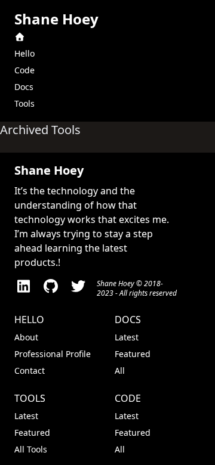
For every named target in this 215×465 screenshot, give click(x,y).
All (120, 370)
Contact (29, 370)
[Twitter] (78, 288)
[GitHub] (51, 288)
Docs (23, 86)
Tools (24, 103)
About (26, 337)
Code (24, 70)
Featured (132, 353)
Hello (24, 53)
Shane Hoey (56, 19)
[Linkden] (23, 288)
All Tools (30, 449)
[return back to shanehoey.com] (107, 37)
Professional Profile (52, 353)
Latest (127, 337)
